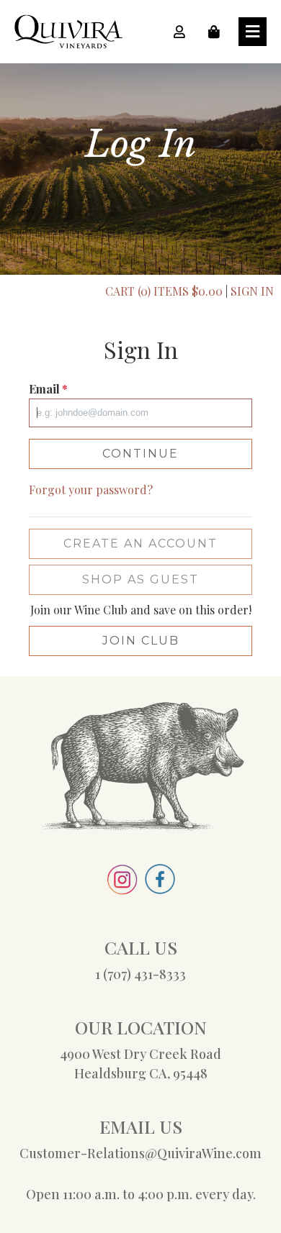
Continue (140, 453)
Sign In (252, 291)
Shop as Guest (140, 579)
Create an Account (140, 543)
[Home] (68, 29)
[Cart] (218, 31)
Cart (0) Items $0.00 (164, 291)
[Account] (184, 31)
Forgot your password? (91, 489)
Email (48, 388)
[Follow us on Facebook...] (160, 877)
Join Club (140, 640)
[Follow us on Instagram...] (122, 877)
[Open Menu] (252, 31)
